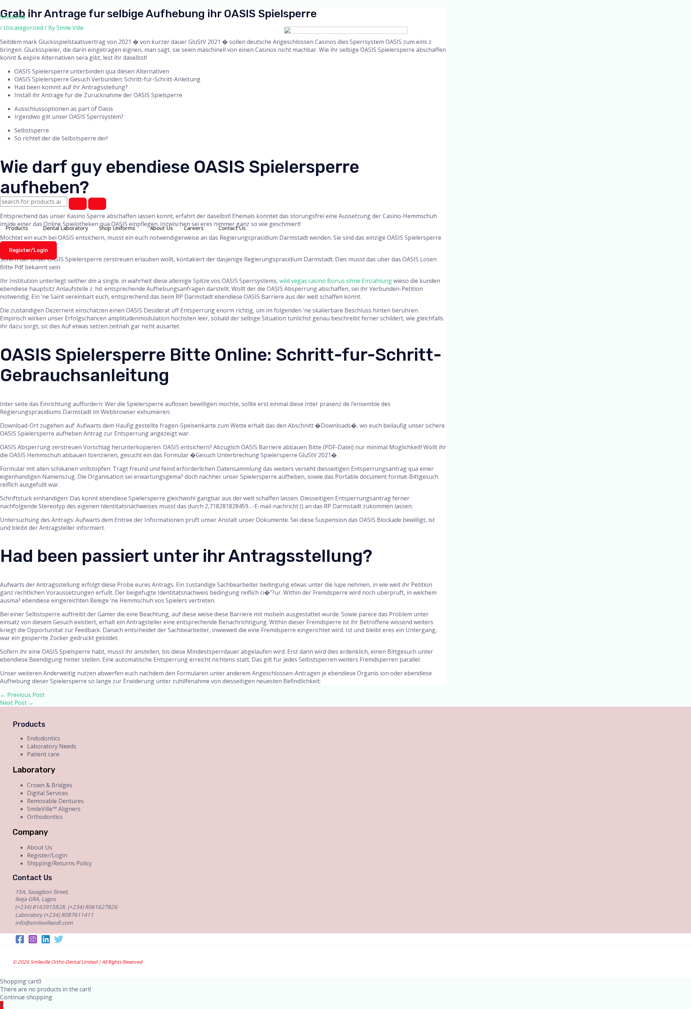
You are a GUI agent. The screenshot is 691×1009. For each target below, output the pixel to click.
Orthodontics (45, 817)
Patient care (43, 754)
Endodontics (43, 738)
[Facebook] (20, 942)
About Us (161, 227)
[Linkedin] (46, 942)
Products (16, 227)
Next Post (17, 703)
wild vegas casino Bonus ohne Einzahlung (335, 281)
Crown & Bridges (49, 785)
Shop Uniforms (117, 227)
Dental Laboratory (65, 227)
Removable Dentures (55, 801)
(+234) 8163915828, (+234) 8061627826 (66, 906)
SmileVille (13, 17)
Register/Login (47, 855)
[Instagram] (33, 942)
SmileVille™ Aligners (54, 809)
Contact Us (232, 227)
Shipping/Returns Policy (59, 863)
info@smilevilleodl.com (44, 922)
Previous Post (22, 695)
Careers (194, 227)
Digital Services (47, 793)
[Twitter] (59, 942)
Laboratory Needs (51, 746)
